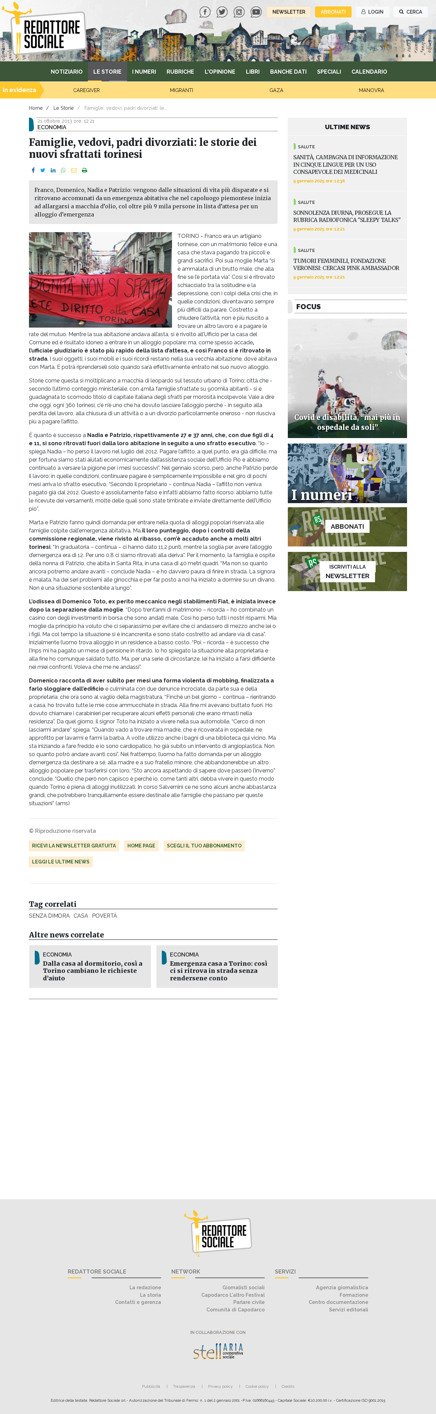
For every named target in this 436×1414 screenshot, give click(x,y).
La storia (150, 1295)
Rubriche (180, 72)
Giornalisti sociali (243, 1287)
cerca (413, 12)
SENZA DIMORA (49, 916)
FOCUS (308, 306)
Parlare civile (249, 1302)
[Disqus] (153, 1095)
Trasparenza (184, 1386)
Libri (253, 72)
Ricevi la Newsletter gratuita (74, 845)
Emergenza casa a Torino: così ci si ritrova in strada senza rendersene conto (218, 971)
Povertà (104, 916)
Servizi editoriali (348, 1309)
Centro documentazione (338, 1302)
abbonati (333, 12)
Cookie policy (257, 1386)
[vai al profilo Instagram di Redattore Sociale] (240, 11)
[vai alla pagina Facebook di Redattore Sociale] (206, 11)
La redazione (145, 1287)
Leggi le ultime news (61, 861)
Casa (81, 916)
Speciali (329, 72)
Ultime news (347, 127)
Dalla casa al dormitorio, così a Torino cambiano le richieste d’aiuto (92, 971)
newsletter (288, 12)
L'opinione (220, 72)
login (375, 12)
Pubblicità (151, 1386)
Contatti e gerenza (138, 1302)
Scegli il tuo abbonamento (204, 845)
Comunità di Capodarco (235, 1309)
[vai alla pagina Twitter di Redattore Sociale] (223, 11)
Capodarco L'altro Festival (233, 1295)
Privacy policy (220, 1386)
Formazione (354, 1295)
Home (36, 108)
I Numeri (144, 72)
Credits (288, 1386)
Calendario (369, 72)
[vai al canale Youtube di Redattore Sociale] (257, 11)
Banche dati (288, 72)
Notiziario (67, 72)
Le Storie (107, 72)
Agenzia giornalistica (342, 1287)
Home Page (141, 845)
